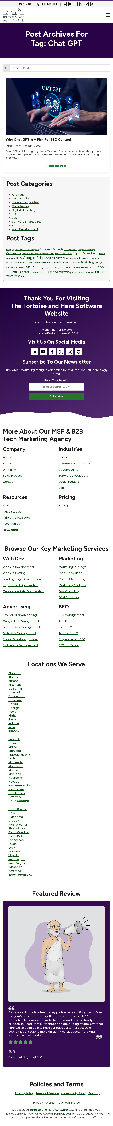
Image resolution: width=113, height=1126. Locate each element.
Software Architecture (38, 272)
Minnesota (15, 762)
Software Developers (73, 476)
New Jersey (16, 789)
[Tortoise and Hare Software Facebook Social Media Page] (76, 4)
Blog (6, 505)
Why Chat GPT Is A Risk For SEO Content (38, 139)
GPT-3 (91, 258)
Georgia (14, 708)
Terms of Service (47, 1093)
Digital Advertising (85, 253)
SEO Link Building (70, 645)
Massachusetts (19, 755)
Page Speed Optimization (20, 585)
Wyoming (15, 871)
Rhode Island (17, 828)
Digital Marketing (24, 210)
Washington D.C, (20, 875)
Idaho (12, 716)
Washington (16, 859)
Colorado (15, 692)
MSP (30, 267)
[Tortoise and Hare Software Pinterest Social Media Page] (92, 4)
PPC (14, 214)
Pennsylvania (17, 824)
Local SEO (65, 627)
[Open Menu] (108, 15)
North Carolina (18, 801)
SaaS (69, 267)
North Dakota (17, 809)
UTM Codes (76, 272)
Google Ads (33, 257)
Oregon (13, 821)
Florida (13, 704)
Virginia (13, 855)
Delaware (15, 700)
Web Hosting (85, 272)
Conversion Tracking (29, 254)
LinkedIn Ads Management (21, 627)
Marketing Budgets (93, 262)
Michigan (14, 758)
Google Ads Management (21, 621)
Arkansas (14, 685)
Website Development (18, 567)
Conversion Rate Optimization (23, 591)
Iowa (11, 727)
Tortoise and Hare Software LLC (51, 1110)
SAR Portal (93, 268)
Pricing (45, 268)
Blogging (10, 249)
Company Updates (25, 202)
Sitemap (94, 1093)
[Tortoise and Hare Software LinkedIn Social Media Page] (65, 4)
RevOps (62, 268)
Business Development (30, 250)
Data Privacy (20, 206)
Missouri (14, 770)
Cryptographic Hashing (46, 254)
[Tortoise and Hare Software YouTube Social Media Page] (70, 4)
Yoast (23, 276)
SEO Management (71, 615)
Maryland (15, 751)
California (15, 689)
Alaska (13, 677)
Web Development (25, 229)
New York (14, 797)
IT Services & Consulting (75, 463)
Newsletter (10, 530)
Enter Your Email (56, 380)
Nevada (14, 782)
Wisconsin (15, 867)
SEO (14, 218)
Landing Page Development (22, 579)
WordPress (13, 276)
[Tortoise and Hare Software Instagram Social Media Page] (87, 4)
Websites (97, 272)
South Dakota (17, 836)
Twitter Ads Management (20, 645)
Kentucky (14, 739)
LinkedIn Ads (66, 263)
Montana (14, 774)
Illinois (12, 719)
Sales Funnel (81, 267)
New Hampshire (19, 785)
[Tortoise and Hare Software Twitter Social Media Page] (81, 4)
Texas (12, 844)
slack (8, 272)
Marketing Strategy (72, 567)
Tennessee (16, 840)
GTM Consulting (70, 597)
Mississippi (15, 766)
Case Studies (21, 198)
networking (39, 268)
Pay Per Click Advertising (20, 615)
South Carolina (18, 832)
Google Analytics (54, 258)
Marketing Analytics (72, 585)
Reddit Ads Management (20, 639)
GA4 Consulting (69, 591)
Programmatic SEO (72, 639)
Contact (8, 482)
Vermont (14, 851)
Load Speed (76, 263)
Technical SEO (68, 633)
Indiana (13, 723)
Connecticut (16, 696)
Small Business (20, 272)
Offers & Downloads (17, 518)
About (7, 463)
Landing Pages (30, 263)
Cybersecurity (68, 470)
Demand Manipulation (63, 254)
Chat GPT (73, 250)
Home (58, 322)
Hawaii (13, 712)
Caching (67, 250)
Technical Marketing (59, 272)
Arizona (13, 681)
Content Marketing (72, 579)
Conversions (13, 253)
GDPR (19, 258)
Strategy (18, 225)
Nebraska (15, 778)
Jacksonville (18, 262)
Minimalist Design (15, 267)
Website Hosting (14, 573)
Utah (11, 848)
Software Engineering (27, 222)
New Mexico (16, 793)
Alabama (14, 673)
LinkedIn (57, 262)
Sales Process (12, 476)
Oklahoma (15, 817)
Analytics (18, 195)
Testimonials (12, 524)
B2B (61, 488)
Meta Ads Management (19, 633)
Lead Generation (44, 262)
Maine (12, 747)
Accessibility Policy (73, 1093)
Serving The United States (62, 1103)
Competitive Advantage (86, 250)
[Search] (6, 68)
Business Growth (51, 249)
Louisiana (14, 743)
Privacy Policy (54, 268)
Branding (18, 250)
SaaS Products (69, 482)
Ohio (11, 813)
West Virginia (17, 863)
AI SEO (63, 621)
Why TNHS (10, 470)
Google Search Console (77, 258)
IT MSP (63, 457)
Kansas (13, 731)
